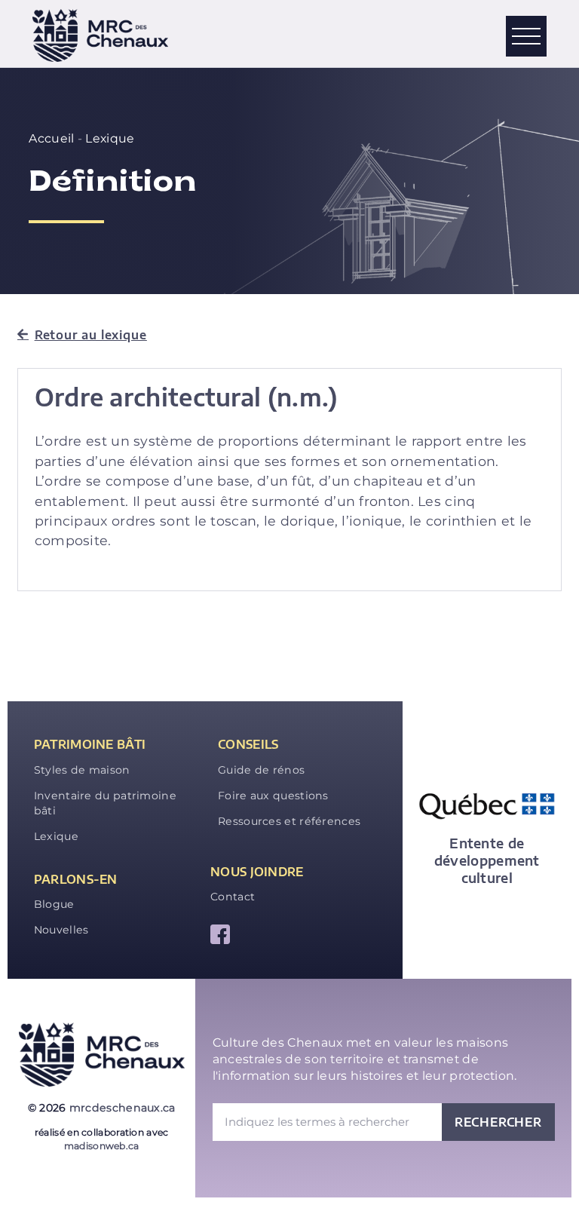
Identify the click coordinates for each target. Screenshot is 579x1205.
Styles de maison (82, 770)
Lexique (109, 138)
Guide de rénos (261, 770)
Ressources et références (289, 821)
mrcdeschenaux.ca (122, 1108)
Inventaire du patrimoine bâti (105, 803)
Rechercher (498, 1122)
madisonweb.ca (101, 1145)
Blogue (54, 904)
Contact (232, 896)
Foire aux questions (273, 795)
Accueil (51, 138)
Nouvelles (61, 930)
